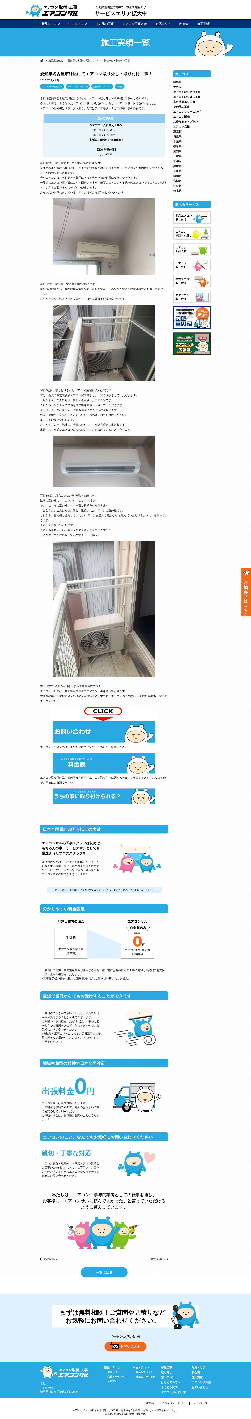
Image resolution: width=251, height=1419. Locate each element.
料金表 (184, 23)
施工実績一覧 (55, 60)
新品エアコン (50, 23)
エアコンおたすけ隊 (173, 1392)
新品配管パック (144, 1372)
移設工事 (166, 1367)
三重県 (177, 156)
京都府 (177, 161)
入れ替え (112, 1381)
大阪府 (177, 87)
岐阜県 (177, 146)
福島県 (177, 82)
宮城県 (177, 181)
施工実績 (203, 23)
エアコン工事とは (134, 23)
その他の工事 (104, 23)
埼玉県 (177, 136)
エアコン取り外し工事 (77, 86)
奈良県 (177, 171)
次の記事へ (158, 1259)
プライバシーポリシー (174, 1403)
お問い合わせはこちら (246, 596)
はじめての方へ (170, 1382)
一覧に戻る (104, 1272)
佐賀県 (177, 186)
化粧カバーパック (117, 1376)
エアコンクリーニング (187, 111)
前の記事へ (50, 1259)
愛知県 (120, 86)
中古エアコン (77, 23)
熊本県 (177, 191)
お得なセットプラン (102, 86)
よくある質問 (169, 1387)
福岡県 (177, 176)
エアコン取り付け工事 (52, 86)
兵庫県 (177, 166)
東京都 (177, 131)
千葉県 (177, 141)
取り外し (166, 1372)
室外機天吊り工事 (184, 102)
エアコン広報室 (201, 1382)
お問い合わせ (130, 1346)
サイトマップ (200, 1403)
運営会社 (151, 1403)
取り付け (112, 1372)
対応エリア (163, 23)
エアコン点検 (181, 126)
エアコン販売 (181, 116)
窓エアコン (168, 1377)
